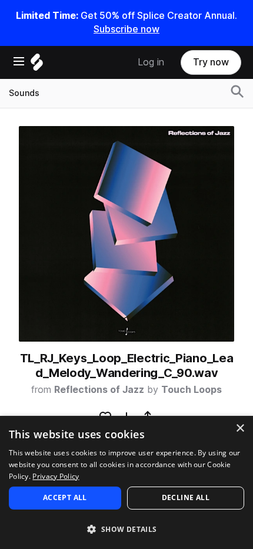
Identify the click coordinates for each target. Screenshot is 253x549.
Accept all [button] (65, 497)
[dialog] (126, 482)
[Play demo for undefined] (126, 234)
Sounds (24, 93)
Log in (151, 62)
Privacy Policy (55, 476)
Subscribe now (126, 29)
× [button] (239, 428)
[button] (126, 528)
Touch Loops (191, 389)
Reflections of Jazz (99, 389)
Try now (211, 62)
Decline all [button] (185, 497)
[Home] (37, 65)
